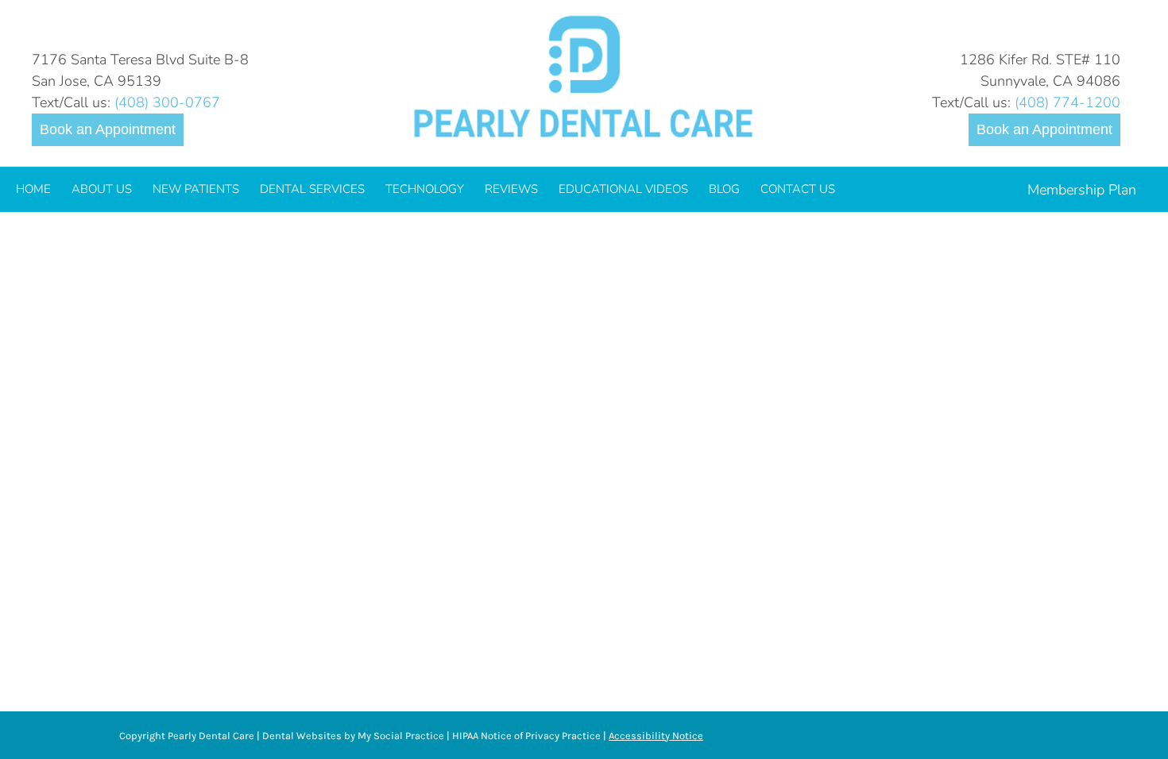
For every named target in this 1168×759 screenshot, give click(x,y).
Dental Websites (302, 736)
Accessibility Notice (656, 736)
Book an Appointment (108, 129)
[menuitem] (33, 189)
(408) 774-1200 (1067, 102)
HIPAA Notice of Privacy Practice (526, 736)
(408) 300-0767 (167, 102)
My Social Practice (399, 736)
